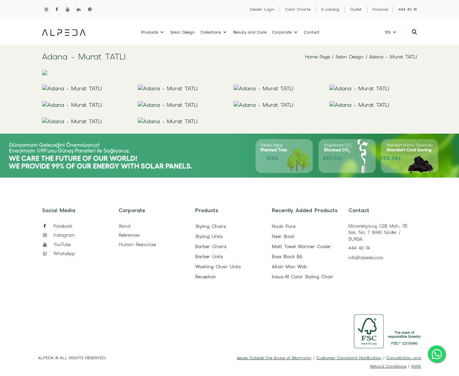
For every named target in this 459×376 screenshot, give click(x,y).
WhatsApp (63, 253)
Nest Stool (283, 236)
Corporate (282, 32)
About (125, 226)
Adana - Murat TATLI (393, 57)
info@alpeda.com (365, 258)
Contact (312, 32)
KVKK (416, 366)
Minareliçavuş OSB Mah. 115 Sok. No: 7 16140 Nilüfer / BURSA (377, 232)
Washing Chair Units (218, 267)
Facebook (61, 226)
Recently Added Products (304, 210)
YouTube (61, 244)
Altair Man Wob (289, 267)
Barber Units (209, 257)
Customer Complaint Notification (349, 358)
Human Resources (137, 244)
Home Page (317, 57)
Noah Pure (283, 226)
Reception (205, 277)
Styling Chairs (210, 226)
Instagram (63, 235)
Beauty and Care (249, 32)
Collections (211, 32)
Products (149, 32)
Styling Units (208, 236)
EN (387, 32)
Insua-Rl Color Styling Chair (302, 277)
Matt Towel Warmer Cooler (301, 246)
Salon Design (182, 32)
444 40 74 (359, 248)
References (129, 235)
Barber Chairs (210, 246)
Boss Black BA (287, 257)
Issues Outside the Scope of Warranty (274, 358)
